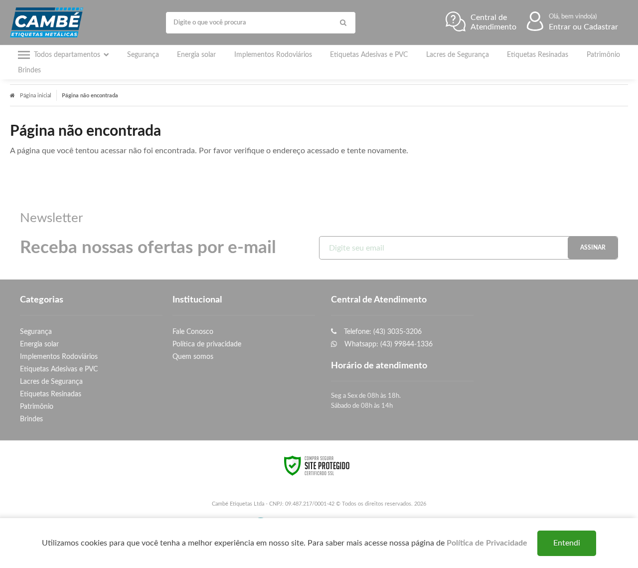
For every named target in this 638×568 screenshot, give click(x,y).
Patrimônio (36, 406)
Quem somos (192, 356)
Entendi (566, 543)
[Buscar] (343, 22)
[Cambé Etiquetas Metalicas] (49, 22)
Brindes (31, 419)
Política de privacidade (206, 344)
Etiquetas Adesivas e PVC (59, 369)
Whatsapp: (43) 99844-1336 (387, 344)
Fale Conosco (192, 331)
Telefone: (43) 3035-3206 (382, 331)
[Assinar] (593, 248)
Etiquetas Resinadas (50, 394)
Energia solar (39, 344)
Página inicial (35, 95)
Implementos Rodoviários (59, 356)
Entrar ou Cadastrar (583, 27)
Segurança (36, 331)
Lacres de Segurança (51, 381)
